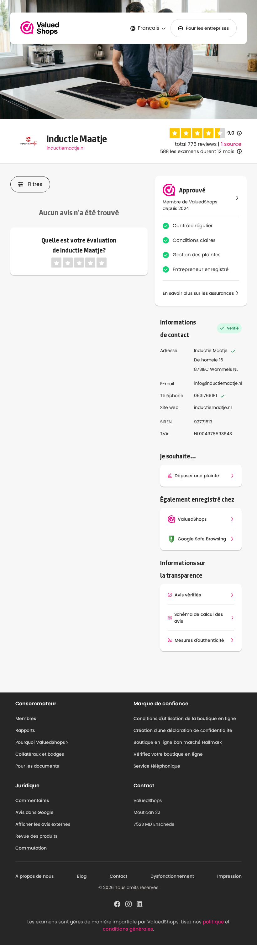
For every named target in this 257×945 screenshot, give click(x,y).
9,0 (234, 133)
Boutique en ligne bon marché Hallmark (178, 742)
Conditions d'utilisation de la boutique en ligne (185, 718)
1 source (231, 144)
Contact (118, 876)
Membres (25, 718)
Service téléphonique (157, 766)
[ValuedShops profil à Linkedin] (140, 904)
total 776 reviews (196, 144)
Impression (229, 876)
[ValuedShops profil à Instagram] (128, 904)
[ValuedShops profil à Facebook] (117, 904)
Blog (82, 876)
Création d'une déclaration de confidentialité (183, 730)
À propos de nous (34, 876)
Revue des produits (36, 836)
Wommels (221, 369)
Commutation (31, 848)
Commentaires (32, 800)
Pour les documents (37, 766)
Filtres (35, 184)
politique (213, 921)
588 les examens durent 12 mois (197, 151)
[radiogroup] (197, 133)
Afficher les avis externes (42, 824)
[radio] (175, 133)
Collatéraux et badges (39, 754)
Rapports (25, 730)
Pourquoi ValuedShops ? (42, 742)
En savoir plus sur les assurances (198, 293)
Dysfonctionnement (172, 876)
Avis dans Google (34, 812)
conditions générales (128, 929)
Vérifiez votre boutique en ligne (168, 754)
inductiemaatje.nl (65, 148)
